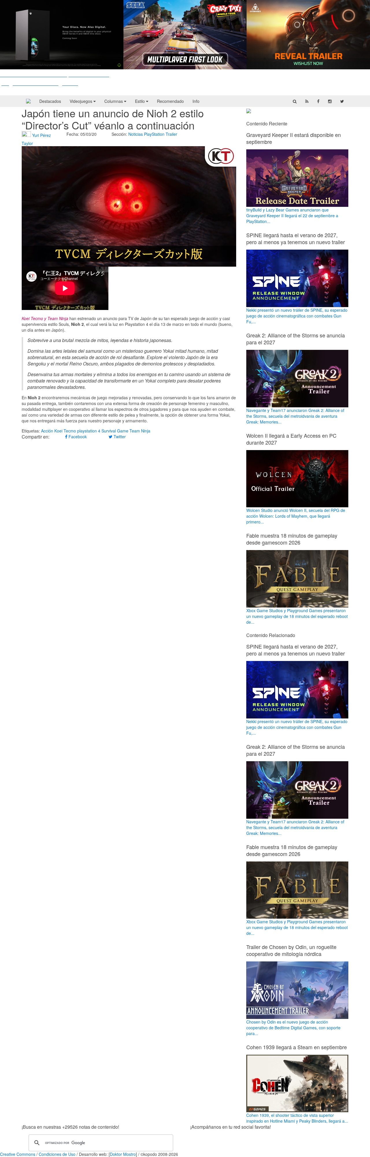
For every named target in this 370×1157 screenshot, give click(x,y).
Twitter (119, 436)
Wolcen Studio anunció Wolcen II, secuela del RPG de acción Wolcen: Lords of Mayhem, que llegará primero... (295, 516)
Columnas (114, 101)
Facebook (77, 436)
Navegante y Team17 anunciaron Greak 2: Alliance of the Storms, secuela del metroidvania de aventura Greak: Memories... (295, 416)
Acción (47, 431)
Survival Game (114, 431)
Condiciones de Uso (57, 1154)
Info (196, 101)
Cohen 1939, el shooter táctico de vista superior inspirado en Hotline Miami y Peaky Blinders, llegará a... (297, 1118)
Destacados (50, 101)
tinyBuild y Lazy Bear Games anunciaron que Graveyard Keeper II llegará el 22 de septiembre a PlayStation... (292, 215)
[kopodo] (28, 101)
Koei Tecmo (65, 431)
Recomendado (170, 101)
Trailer (171, 134)
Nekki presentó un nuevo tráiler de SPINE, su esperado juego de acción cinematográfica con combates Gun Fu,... (296, 315)
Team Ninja (140, 431)
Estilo (140, 101)
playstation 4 (88, 431)
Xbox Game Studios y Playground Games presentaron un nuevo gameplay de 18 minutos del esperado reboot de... (297, 616)
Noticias (135, 134)
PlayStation (154, 134)
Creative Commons (17, 1154)
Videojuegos (81, 101)
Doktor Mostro (123, 1154)
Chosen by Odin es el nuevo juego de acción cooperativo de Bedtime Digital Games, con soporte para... (293, 1027)
